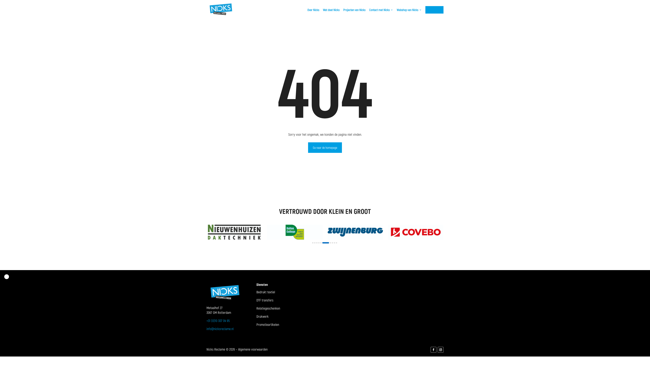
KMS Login (434, 10)
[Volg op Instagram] (440, 350)
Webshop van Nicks (407, 10)
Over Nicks (313, 10)
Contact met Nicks (379, 10)
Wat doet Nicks (331, 10)
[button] (312, 242)
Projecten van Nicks (354, 10)
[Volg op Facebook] (433, 350)
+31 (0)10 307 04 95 (218, 321)
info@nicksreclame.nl (220, 329)
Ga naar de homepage (325, 147)
